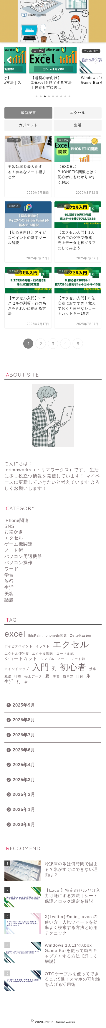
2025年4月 (24, 764)
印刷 (17, 676)
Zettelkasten (80, 635)
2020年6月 (24, 824)
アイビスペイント (18, 646)
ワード (11, 568)
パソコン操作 (18, 562)
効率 (92, 669)
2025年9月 (24, 704)
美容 (9, 593)
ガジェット (28, 125)
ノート (62, 659)
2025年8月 (24, 719)
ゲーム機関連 (18, 543)
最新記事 (28, 113)
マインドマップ (16, 669)
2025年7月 (24, 734)
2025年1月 (24, 809)
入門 (40, 667)
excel (14, 633)
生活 (78, 125)
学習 (9, 574)
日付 (79, 676)
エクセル (77, 113)
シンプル (47, 659)
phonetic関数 (56, 635)
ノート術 (13, 550)
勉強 (7, 676)
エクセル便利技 (16, 653)
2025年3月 (24, 779)
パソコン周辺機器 (23, 556)
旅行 (9, 581)
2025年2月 (24, 794)
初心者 (73, 667)
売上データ (33, 676)
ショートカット (20, 658)
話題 (9, 599)
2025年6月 (24, 749)
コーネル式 (65, 653)
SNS (9, 526)
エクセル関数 (42, 653)
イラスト (43, 646)
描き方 (68, 676)
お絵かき (13, 531)
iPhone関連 (16, 520)
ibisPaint (35, 635)
